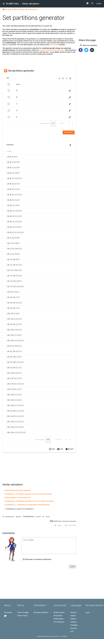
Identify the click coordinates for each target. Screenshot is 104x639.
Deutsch (73, 612)
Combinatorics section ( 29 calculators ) (20, 509)
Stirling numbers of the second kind (17, 498)
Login (98, 3)
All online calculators (41, 612)
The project (8, 612)
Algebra (22, 9)
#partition (18, 516)
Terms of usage (22, 612)
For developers (59, 622)
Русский (73, 628)
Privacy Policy (22, 616)
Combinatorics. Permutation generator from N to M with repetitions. (29, 494)
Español (73, 619)
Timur (59, 525)
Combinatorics (33, 9)
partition (38, 516)
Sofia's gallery (58, 619)
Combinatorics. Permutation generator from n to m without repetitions (29, 501)
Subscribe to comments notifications (38, 559)
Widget (69, 449)
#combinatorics (9, 516)
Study (9, 9)
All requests (58, 616)
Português (74, 625)
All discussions (59, 612)
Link (52, 449)
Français (73, 622)
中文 (72, 631)
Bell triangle (54, 45)
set (43, 516)
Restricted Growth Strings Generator (51, 50)
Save (60, 449)
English (73, 616)
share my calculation (89, 45)
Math (15, 9)
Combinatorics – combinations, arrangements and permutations (27, 505)
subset (48, 516)
